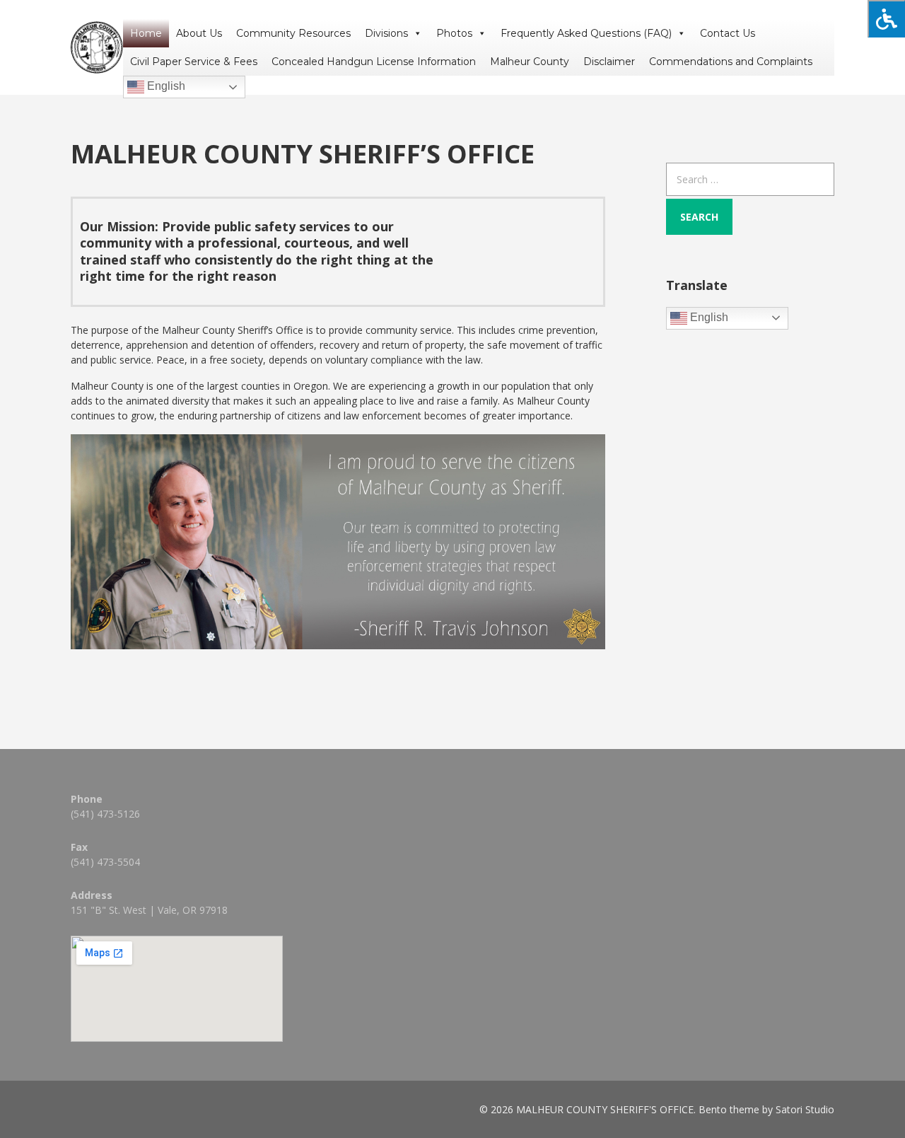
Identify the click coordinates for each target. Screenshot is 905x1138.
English (164, 86)
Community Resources (293, 33)
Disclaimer (609, 61)
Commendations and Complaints (730, 61)
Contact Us (727, 33)
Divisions (386, 33)
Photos (454, 33)
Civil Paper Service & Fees (193, 61)
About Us (199, 33)
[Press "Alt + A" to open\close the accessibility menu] (886, 18)
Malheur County (529, 61)
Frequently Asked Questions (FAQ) (586, 33)
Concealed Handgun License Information (374, 61)
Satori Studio (805, 1109)
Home (146, 33)
